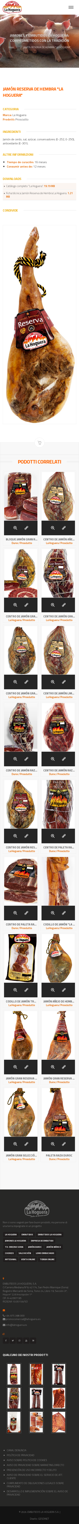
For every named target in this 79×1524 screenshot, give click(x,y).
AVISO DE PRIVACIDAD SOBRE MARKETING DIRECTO (35, 1465)
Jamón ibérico (53, 1247)
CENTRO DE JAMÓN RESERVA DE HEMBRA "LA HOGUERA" (21, 847)
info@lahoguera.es (16, 1325)
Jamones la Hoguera (15, 1240)
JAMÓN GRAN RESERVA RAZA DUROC (59, 1079)
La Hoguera (11, 1234)
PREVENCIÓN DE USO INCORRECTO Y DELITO (32, 1470)
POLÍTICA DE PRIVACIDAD (20, 1455)
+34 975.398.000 (14, 1315)
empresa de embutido (42, 1240)
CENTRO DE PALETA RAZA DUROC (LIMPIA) (21, 925)
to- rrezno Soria (14, 1247)
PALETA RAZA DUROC (59, 1156)
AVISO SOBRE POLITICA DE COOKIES (27, 1460)
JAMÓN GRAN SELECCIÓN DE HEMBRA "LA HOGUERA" (21, 1156)
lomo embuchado (45, 1253)
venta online (28, 1259)
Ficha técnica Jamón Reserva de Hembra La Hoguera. (39, 195)
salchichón (25, 1253)
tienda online (47, 1259)
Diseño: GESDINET (39, 1519)
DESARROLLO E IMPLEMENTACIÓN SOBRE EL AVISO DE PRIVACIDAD (37, 1492)
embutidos (27, 1234)
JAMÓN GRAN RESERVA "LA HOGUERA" (21, 1079)
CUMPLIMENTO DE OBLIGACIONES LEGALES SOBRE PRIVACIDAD (35, 1484)
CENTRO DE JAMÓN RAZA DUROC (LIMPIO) (59, 770)
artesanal (10, 1259)
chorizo (9, 1253)
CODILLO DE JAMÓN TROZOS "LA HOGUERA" (21, 1002)
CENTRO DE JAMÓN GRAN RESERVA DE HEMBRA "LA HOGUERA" (21, 616)
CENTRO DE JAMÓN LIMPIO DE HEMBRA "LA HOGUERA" (59, 693)
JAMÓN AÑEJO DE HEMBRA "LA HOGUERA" (59, 1002)
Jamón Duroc (35, 1247)
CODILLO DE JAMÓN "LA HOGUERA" (59, 925)
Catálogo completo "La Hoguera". (30, 186)
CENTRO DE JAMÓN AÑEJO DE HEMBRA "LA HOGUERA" (59, 539)
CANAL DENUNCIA (16, 1450)
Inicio (11, 47)
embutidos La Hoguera (50, 1234)
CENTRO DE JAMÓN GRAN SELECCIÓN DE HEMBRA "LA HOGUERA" (21, 693)
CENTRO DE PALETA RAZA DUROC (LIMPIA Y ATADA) (59, 847)
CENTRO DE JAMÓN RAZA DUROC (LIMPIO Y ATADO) (21, 770)
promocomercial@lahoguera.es (23, 1319)
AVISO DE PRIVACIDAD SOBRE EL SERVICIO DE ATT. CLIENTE (35, 1476)
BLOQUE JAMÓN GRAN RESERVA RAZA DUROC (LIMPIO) (21, 539)
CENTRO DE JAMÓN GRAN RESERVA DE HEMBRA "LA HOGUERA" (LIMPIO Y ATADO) (59, 616)
